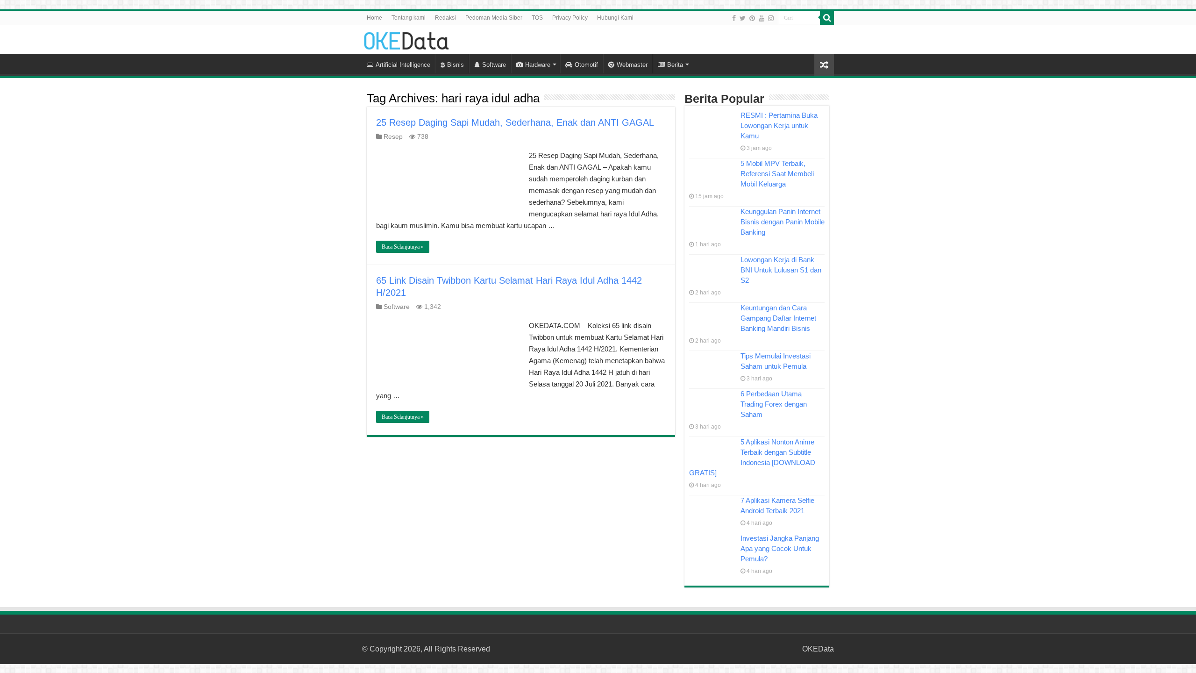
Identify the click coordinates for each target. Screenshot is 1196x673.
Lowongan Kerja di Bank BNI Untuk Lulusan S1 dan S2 (780, 270)
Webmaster (632, 64)
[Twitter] (743, 18)
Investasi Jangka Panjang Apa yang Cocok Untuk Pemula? (779, 548)
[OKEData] (406, 39)
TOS (537, 17)
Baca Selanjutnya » (403, 246)
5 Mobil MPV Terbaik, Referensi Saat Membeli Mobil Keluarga (777, 173)
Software (494, 64)
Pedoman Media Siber (493, 17)
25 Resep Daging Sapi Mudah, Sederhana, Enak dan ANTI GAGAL (515, 122)
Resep (393, 136)
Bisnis (455, 64)
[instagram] (771, 18)
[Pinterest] (752, 18)
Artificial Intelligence (403, 64)
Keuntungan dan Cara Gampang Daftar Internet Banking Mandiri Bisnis (778, 318)
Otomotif (586, 64)
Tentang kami (409, 17)
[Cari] (827, 18)
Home (374, 17)
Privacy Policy (570, 17)
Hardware (537, 64)
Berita (675, 64)
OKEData (818, 649)
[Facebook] (734, 18)
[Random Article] (824, 65)
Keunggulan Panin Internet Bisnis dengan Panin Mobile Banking (782, 222)
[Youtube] (761, 18)
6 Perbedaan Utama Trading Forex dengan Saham (773, 404)
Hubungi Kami (615, 17)
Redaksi (445, 17)
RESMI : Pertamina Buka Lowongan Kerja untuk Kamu (779, 125)
